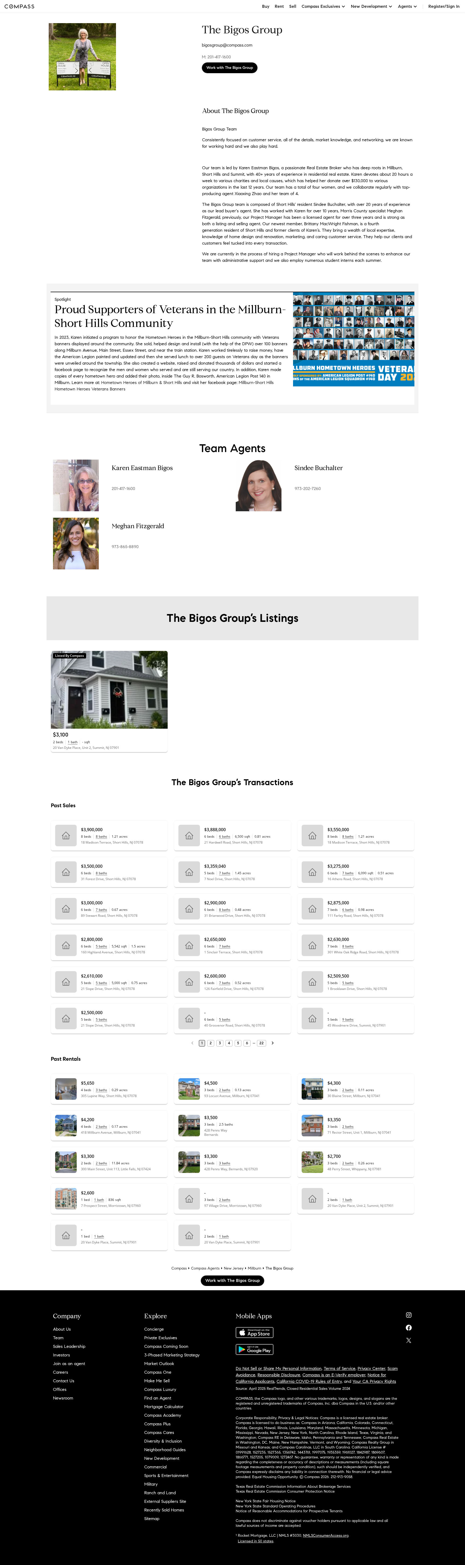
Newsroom (63, 1398)
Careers (60, 1372)
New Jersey (234, 1268)
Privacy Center (371, 1368)
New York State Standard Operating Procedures (275, 1506)
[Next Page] (272, 1043)
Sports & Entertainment (166, 1475)
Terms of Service (339, 1368)
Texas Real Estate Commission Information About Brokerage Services (293, 1486)
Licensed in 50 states (255, 1541)
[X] (409, 1339)
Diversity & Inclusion (163, 1441)
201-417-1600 (123, 488)
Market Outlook (159, 1363)
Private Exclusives (160, 1337)
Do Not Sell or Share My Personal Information (279, 1368)
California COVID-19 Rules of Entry (309, 1381)
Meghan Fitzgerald (138, 526)
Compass (179, 1268)
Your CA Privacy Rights (374, 1381)
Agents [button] (405, 6)
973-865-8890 (125, 546)
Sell (292, 6)
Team (58, 1337)
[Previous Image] (57, 690)
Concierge (154, 1329)
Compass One (157, 1372)
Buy (265, 6)
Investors (61, 1355)
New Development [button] (369, 6)
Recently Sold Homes (164, 1510)
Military (151, 1484)
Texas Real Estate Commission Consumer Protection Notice (285, 1491)
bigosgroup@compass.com (227, 45)
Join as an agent (69, 1363)
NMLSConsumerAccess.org (325, 1535)
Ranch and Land (160, 1492)
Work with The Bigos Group (229, 67)
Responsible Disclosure (279, 1374)
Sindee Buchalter (319, 468)
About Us (62, 1329)
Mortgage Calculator (164, 1406)
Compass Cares (159, 1432)
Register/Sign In (444, 6)
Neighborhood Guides (165, 1449)
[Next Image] (161, 690)
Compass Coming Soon (166, 1346)
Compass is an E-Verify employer (333, 1374)
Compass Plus (157, 1423)
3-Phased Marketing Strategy (172, 1355)
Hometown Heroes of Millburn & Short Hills (141, 382)
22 (261, 1043)
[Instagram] (409, 1313)
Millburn (254, 1268)
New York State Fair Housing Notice (266, 1501)
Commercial (155, 1466)
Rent (279, 6)
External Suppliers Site (165, 1501)
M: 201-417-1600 (216, 56)
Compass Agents (205, 1268)
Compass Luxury (160, 1389)
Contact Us (63, 1380)
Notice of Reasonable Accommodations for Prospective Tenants (289, 1511)
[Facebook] (409, 1326)
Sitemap (151, 1518)
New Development (161, 1458)
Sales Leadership (69, 1346)
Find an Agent (157, 1398)
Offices (59, 1389)
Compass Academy (162, 1415)
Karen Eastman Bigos (142, 468)
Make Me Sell (157, 1380)
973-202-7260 (308, 488)
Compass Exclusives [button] (321, 6)
